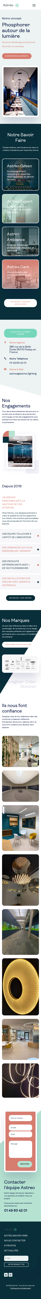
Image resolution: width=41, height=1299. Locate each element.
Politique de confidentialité (20, 1288)
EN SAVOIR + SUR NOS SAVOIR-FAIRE (20, 303)
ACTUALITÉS (11, 1251)
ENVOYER (24, 1164)
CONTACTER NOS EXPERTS (16, 56)
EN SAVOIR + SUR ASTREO (20, 598)
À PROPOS (10, 1246)
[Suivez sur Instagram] (10, 1275)
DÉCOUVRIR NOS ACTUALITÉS (18, 644)
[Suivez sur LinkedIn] (6, 1275)
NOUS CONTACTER (15, 1241)
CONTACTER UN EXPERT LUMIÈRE (20, 333)
